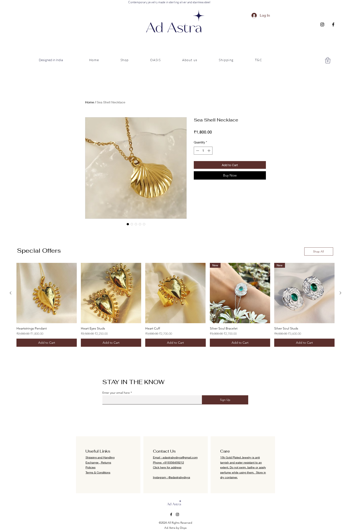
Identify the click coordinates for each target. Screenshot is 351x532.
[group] (175, 305)
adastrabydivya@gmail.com (180, 457)
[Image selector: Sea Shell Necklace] (128, 224)
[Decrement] (197, 150)
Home (89, 102)
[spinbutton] (203, 150)
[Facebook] (333, 24)
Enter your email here (116, 392)
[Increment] (209, 150)
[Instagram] (322, 24)
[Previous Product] (10, 292)
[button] (124, 60)
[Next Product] (340, 292)
